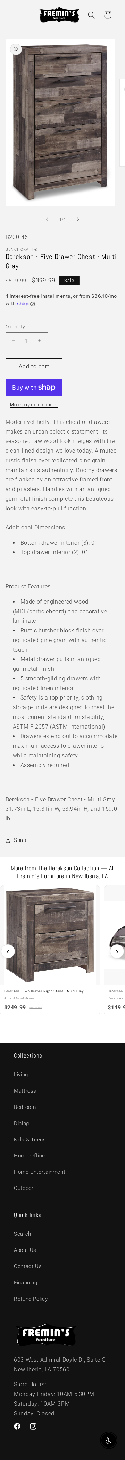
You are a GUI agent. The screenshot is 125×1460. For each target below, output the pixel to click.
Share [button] (21, 840)
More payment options (34, 404)
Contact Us (28, 1266)
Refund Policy (31, 1299)
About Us (25, 1250)
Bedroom (25, 1107)
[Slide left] (47, 219)
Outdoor (23, 1188)
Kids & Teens (30, 1140)
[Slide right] (78, 219)
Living (21, 1074)
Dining (21, 1123)
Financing (26, 1283)
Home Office (29, 1155)
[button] (15, 15)
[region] (62, 951)
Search (22, 1234)
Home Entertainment (39, 1172)
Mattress (25, 1091)
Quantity (15, 326)
